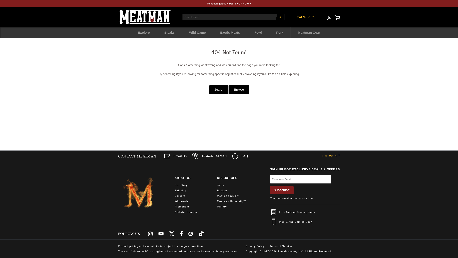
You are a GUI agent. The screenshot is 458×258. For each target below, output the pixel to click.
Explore (144, 32)
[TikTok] (201, 234)
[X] (171, 234)
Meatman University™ (231, 201)
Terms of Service (281, 246)
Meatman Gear (309, 32)
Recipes (222, 190)
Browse (239, 89)
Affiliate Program (186, 212)
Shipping (180, 190)
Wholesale (181, 201)
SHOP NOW (242, 3)
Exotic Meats (230, 32)
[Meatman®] (146, 17)
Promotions (182, 206)
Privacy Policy (255, 246)
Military (222, 206)
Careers (180, 195)
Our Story (181, 185)
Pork (279, 32)
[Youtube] (161, 234)
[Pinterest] (190, 233)
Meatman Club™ (228, 195)
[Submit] (280, 17)
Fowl (258, 32)
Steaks (169, 32)
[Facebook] (181, 233)
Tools (220, 185)
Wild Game (197, 32)
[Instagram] (150, 233)
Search (218, 89)
